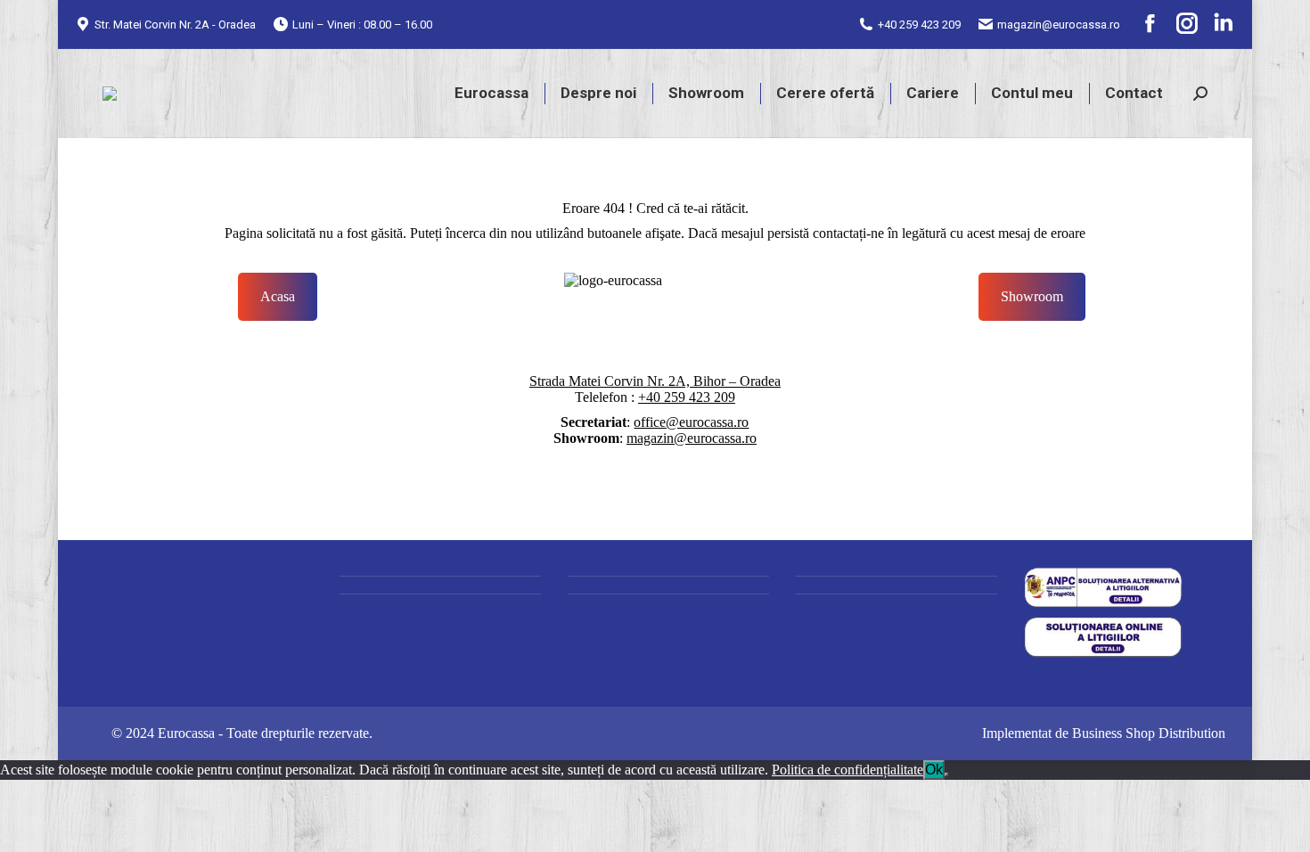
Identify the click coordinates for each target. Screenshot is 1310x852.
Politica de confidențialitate (847, 769)
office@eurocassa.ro (691, 422)
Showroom (1032, 296)
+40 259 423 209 (919, 24)
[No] (946, 774)
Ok (934, 769)
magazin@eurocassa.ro (1058, 24)
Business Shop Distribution (1148, 733)
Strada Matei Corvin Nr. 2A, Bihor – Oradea (655, 381)
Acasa (277, 296)
